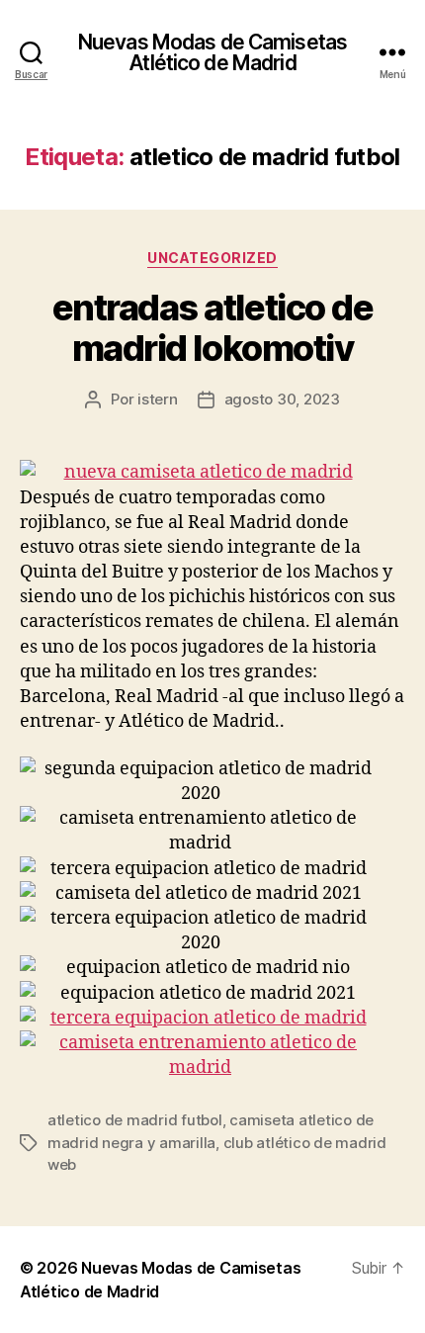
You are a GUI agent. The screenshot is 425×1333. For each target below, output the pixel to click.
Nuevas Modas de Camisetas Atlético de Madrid (212, 52)
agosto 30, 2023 (282, 399)
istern (157, 399)
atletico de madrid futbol (134, 1120)
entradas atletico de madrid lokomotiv (212, 328)
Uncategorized (212, 257)
